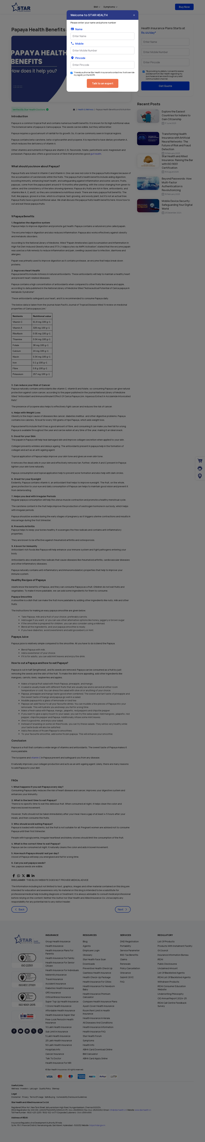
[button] (134, 15)
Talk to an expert (102, 83)
